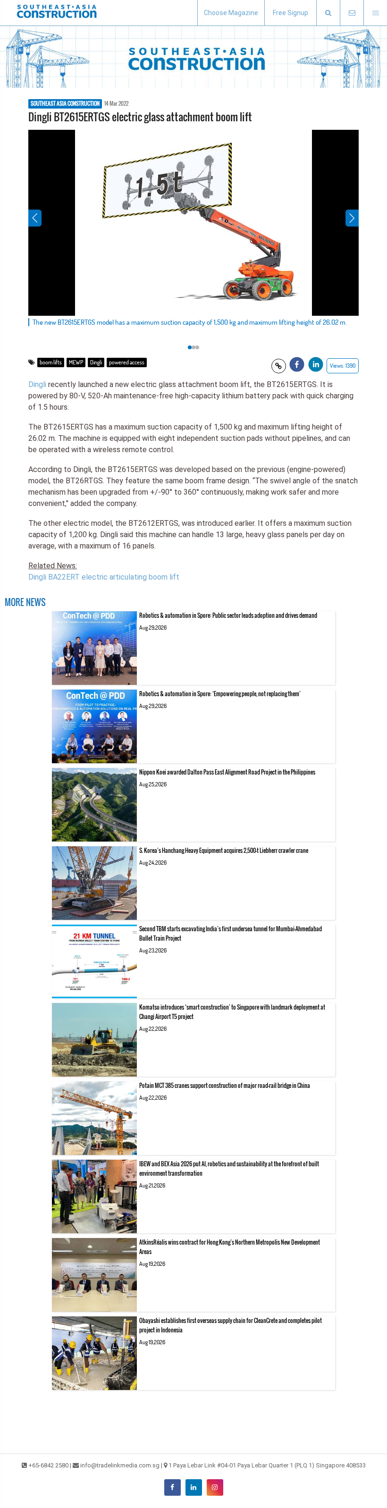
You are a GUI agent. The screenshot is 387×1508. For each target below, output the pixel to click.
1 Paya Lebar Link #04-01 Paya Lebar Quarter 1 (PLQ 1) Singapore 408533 (267, 1465)
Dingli (96, 362)
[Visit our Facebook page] (172, 1487)
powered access (126, 362)
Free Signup (290, 13)
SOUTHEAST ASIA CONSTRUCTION (65, 104)
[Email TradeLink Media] (351, 13)
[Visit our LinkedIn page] (193, 1487)
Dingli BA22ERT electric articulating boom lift (103, 577)
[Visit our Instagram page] (215, 1487)
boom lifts (51, 362)
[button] (328, 13)
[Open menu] (375, 13)
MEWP (76, 362)
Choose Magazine (231, 13)
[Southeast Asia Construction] (56, 12)
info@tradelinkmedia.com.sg (120, 1465)
